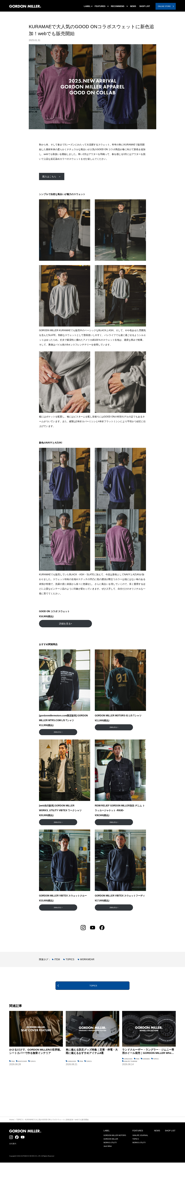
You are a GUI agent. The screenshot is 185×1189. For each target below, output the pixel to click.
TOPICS (70, 959)
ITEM (57, 959)
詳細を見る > (58, 732)
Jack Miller (107, 1146)
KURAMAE (146, 1059)
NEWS (157, 1131)
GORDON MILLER (110, 1139)
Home (11, 1120)
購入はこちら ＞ (51, 176)
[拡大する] (86, 203)
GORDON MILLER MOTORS (114, 1135)
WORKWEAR (87, 959)
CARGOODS (71, 1061)
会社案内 (12, 1144)
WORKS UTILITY (110, 1143)
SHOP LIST (170, 1131)
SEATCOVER (22, 1061)
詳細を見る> (65, 623)
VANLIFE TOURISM (130, 1061)
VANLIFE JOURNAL (140, 1135)
